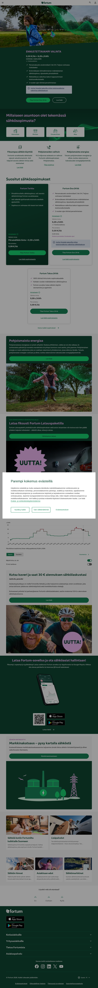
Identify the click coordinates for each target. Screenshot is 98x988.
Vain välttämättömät (41, 510)
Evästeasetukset (62, 510)
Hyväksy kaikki (20, 510)
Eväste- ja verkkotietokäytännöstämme (25, 501)
